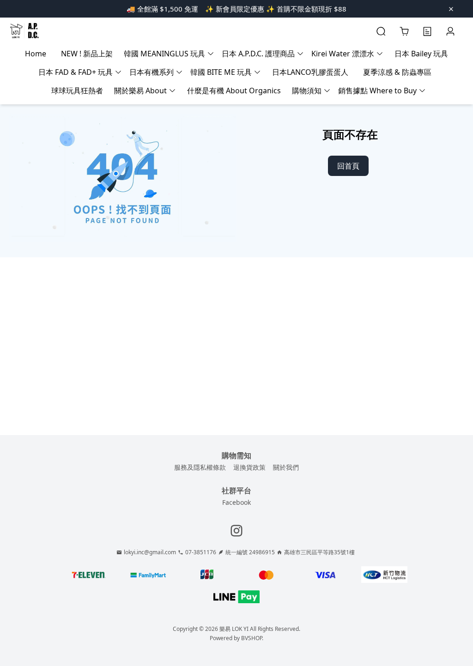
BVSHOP (251, 638)
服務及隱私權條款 (200, 467)
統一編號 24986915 (250, 552)
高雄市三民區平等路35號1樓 (319, 552)
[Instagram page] (236, 531)
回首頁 (348, 166)
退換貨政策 (249, 467)
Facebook (236, 502)
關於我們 (286, 467)
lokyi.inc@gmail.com (150, 552)
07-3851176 (200, 552)
